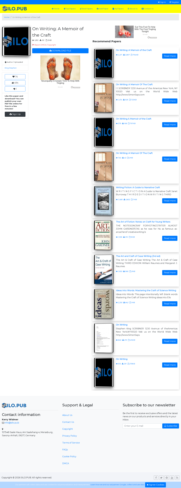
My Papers (119, 9)
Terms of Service (71, 442)
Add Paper (103, 9)
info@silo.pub (12, 422)
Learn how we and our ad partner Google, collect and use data (117, 485)
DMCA (65, 463)
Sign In (163, 2)
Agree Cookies (156, 484)
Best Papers (87, 9)
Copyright (67, 429)
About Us (133, 9)
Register (175, 2)
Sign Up (16, 114)
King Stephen (11, 68)
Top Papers (71, 9)
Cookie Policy (69, 456)
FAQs (65, 449)
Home (56, 9)
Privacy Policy (69, 436)
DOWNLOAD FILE (61, 50)
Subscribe (172, 426)
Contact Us (148, 9)
